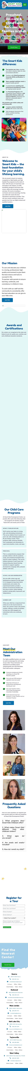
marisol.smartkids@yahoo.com (15, 1045)
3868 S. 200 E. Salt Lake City (16, 1024)
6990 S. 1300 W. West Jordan (15, 1008)
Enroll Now (14, 47)
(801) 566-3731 (15, 1010)
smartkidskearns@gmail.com (16, 981)
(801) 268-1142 (15, 995)
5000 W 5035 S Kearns (16, 976)
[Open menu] (25, 4)
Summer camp (7, 600)
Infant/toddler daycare (10, 528)
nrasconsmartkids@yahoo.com (15, 1029)
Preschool (6, 551)
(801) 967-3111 (15, 979)
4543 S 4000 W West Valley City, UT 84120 (15, 1055)
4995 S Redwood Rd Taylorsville (15, 992)
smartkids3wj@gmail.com (15, 1013)
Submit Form (7, 927)
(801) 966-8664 (15, 1042)
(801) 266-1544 (15, 1026)
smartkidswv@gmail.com (15, 1060)
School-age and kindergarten (12, 575)
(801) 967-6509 (15, 1058)
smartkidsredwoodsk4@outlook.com (15, 997)
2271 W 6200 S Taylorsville (16, 1040)
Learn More (7, 206)
